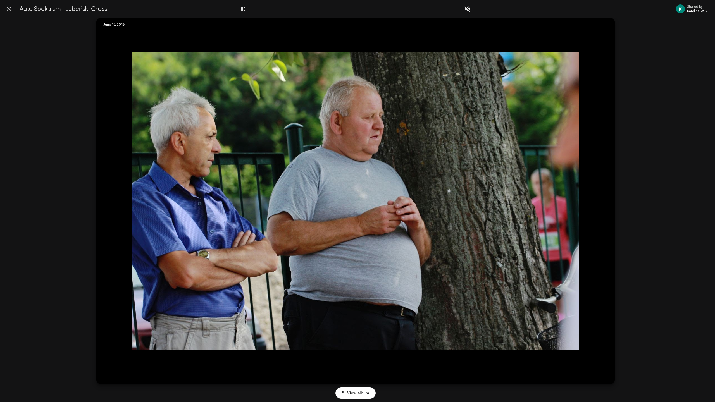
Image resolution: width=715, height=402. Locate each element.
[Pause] (243, 9)
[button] (112, 201)
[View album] (355, 393)
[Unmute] (467, 9)
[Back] (9, 8)
